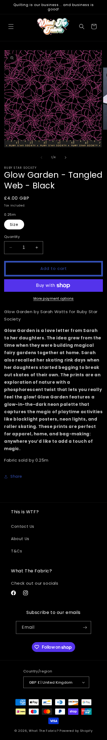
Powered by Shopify (76, 731)
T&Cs (16, 551)
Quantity (12, 236)
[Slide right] (66, 158)
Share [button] (16, 476)
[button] (11, 27)
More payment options (53, 298)
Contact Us (22, 526)
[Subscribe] (85, 627)
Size (14, 224)
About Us (20, 538)
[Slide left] (41, 158)
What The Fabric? (43, 731)
